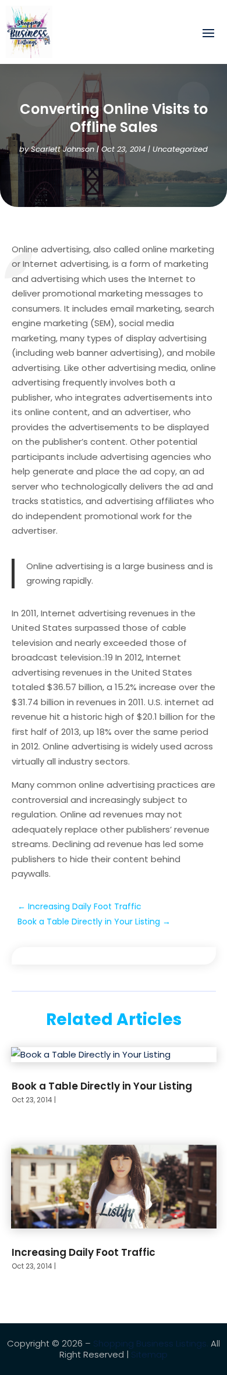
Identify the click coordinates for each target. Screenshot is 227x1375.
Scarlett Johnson (62, 149)
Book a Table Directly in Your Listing (102, 1086)
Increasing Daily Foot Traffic (83, 1252)
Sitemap (149, 1354)
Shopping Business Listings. (150, 1343)
